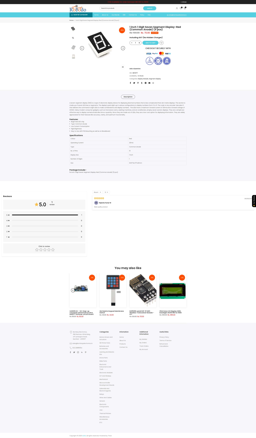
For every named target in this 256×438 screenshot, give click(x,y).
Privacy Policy (164, 337)
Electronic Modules (106, 373)
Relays (102, 394)
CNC (101, 410)
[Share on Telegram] (145, 83)
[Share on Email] (149, 83)
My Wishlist (143, 339)
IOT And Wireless (105, 376)
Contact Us (133, 15)
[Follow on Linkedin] (82, 352)
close (72, 2)
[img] (99, 198)
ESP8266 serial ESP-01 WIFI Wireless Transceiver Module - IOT (142, 312)
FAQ (149, 15)
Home (96, 15)
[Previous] (82, 48)
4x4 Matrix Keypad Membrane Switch (112, 312)
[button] (44, 215)
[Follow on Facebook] (70, 352)
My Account (144, 349)
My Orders (143, 343)
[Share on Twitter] (134, 83)
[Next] (123, 48)
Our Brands (115, 15)
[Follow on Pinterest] (85, 352)
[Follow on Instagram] (78, 352)
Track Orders (144, 346)
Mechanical (104, 379)
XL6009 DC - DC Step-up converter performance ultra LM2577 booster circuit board (81, 312)
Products (123, 344)
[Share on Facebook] (130, 83)
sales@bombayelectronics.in (177, 15)
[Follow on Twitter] (74, 352)
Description (128, 97)
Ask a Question (135, 69)
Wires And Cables (106, 398)
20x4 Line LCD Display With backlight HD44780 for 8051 (171, 312)
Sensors (102, 401)
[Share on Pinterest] (138, 83)
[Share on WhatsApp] (153, 83)
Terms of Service (165, 340)
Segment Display (155, 79)
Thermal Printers (105, 413)
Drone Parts (104, 358)
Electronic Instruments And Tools (105, 366)
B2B (124, 15)
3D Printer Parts (105, 343)
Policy (142, 15)
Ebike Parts (103, 361)
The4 (110, 436)
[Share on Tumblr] (142, 83)
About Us (105, 15)
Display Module (143, 79)
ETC (101, 423)
